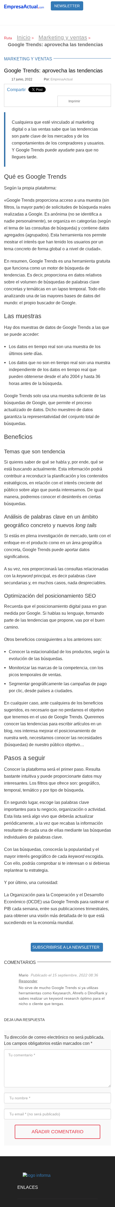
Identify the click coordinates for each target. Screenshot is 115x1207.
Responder (28, 981)
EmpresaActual (62, 79)
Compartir (16, 89)
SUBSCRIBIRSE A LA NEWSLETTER (65, 947)
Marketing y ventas (63, 37)
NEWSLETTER (67, 6)
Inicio (23, 37)
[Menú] (104, 18)
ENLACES (27, 1187)
